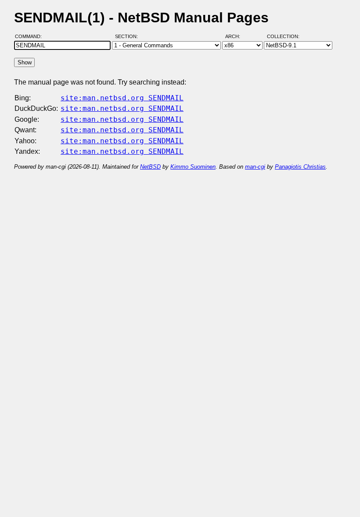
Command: (31, 36)
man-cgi (255, 166)
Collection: (283, 36)
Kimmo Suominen (193, 166)
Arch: (236, 36)
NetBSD (150, 166)
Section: (128, 36)
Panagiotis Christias (300, 166)
